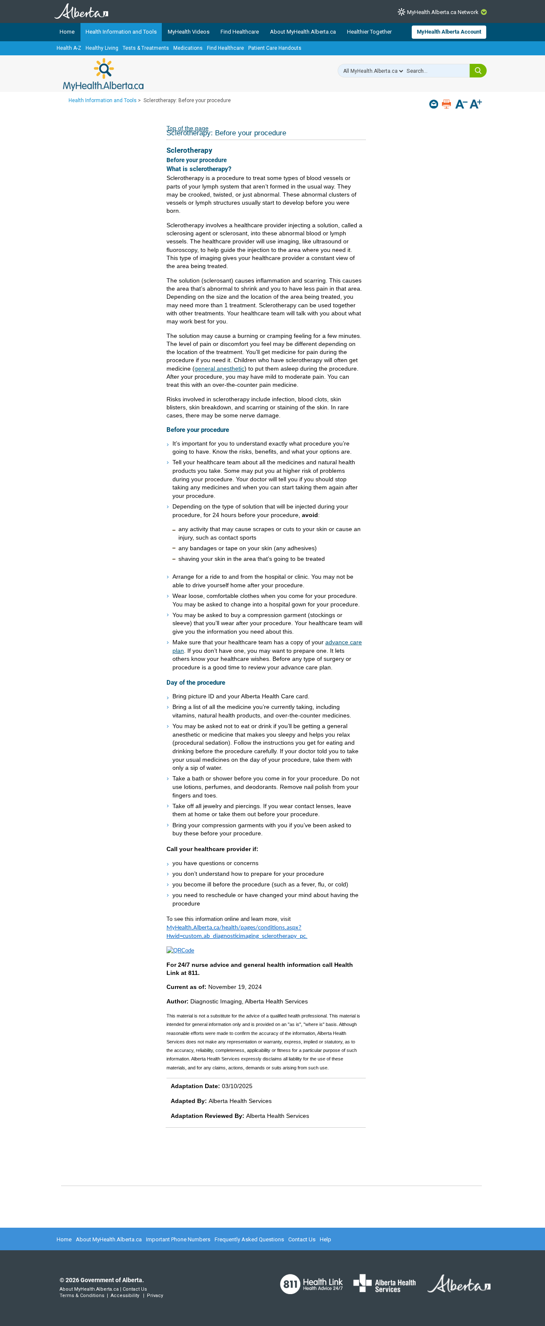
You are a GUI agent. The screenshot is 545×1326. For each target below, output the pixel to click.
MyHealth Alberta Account (449, 32)
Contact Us (302, 1239)
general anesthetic (219, 368)
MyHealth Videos (188, 32)
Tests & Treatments (146, 48)
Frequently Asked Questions (249, 1239)
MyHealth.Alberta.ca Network (443, 12)
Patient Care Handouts (274, 48)
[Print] (447, 104)
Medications (188, 48)
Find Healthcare (240, 32)
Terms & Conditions (82, 1295)
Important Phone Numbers (178, 1239)
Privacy (155, 1295)
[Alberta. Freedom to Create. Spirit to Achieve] (453, 1289)
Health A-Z (69, 48)
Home (67, 32)
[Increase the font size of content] (476, 105)
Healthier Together (369, 32)
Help (325, 1239)
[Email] (434, 104)
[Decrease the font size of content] (461, 105)
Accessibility (125, 1295)
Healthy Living (102, 48)
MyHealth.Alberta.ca (103, 74)
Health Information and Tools (121, 32)
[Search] (478, 70)
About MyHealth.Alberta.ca (303, 32)
